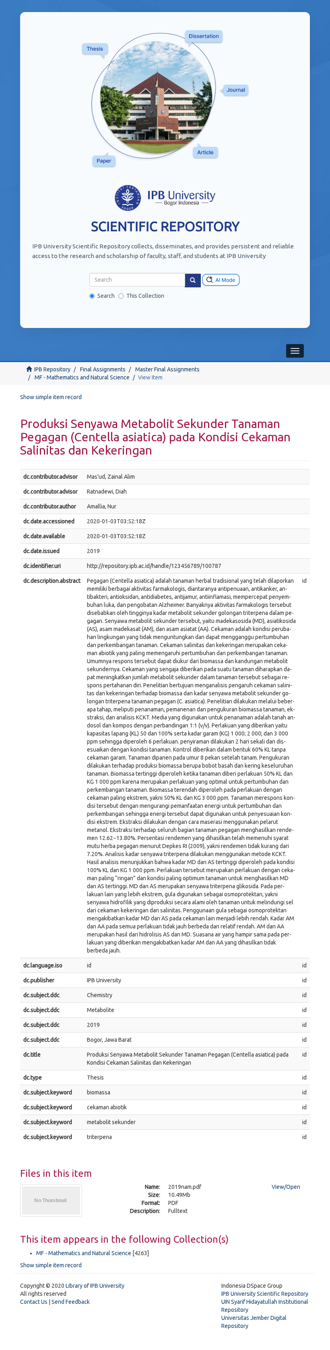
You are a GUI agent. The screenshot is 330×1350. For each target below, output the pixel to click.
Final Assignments (103, 369)
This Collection (145, 296)
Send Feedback (71, 1302)
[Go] (193, 280)
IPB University (107, 1285)
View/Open (286, 1187)
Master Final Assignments (167, 369)
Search (106, 296)
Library (74, 1285)
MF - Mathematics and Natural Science (82, 377)
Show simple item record (51, 397)
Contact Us (33, 1302)
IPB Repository (52, 369)
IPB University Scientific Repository (264, 1294)
